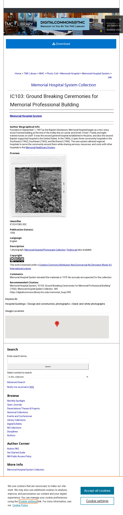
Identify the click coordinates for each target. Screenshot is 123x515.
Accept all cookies (97, 491)
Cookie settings (28, 501)
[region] (61, 495)
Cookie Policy (20, 505)
